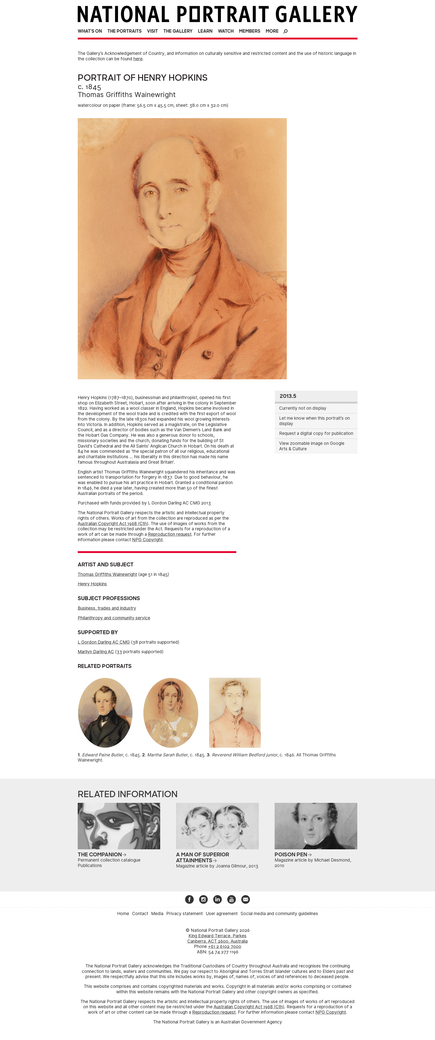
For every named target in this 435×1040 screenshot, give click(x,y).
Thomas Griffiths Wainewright (127, 94)
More (272, 31)
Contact (140, 913)
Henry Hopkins (92, 584)
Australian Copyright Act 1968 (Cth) (113, 523)
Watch (226, 31)
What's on (90, 31)
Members (249, 31)
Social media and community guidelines (279, 913)
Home (123, 913)
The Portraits (124, 31)
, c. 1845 (111, 754)
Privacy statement (184, 913)
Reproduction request (169, 534)
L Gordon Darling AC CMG (104, 642)
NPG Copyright (147, 539)
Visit (152, 31)
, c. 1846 (253, 754)
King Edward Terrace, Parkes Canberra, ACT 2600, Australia (217, 938)
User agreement (222, 913)
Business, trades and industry (107, 608)
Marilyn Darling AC (96, 651)
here (138, 58)
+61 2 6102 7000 (224, 946)
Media (157, 913)
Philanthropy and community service (114, 618)
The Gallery (178, 31)
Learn (205, 31)
